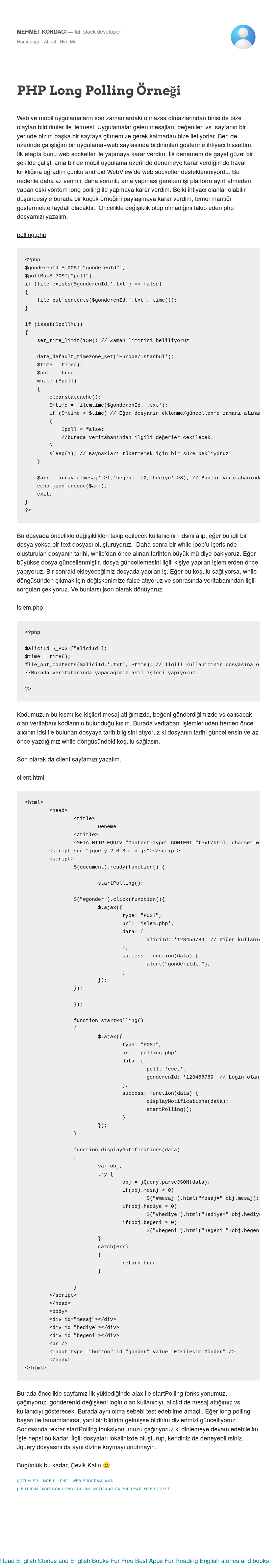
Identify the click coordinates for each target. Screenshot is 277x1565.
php (126, 1489)
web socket (157, 1489)
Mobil (49, 1480)
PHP (64, 1480)
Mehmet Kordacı (42, 31)
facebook (50, 1489)
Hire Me (68, 41)
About (50, 41)
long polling (77, 1489)
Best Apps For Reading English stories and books (202, 1560)
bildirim (29, 1489)
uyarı (137, 1489)
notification (107, 1489)
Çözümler (27, 1480)
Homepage (29, 41)
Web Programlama (93, 1480)
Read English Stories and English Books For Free (66, 1560)
